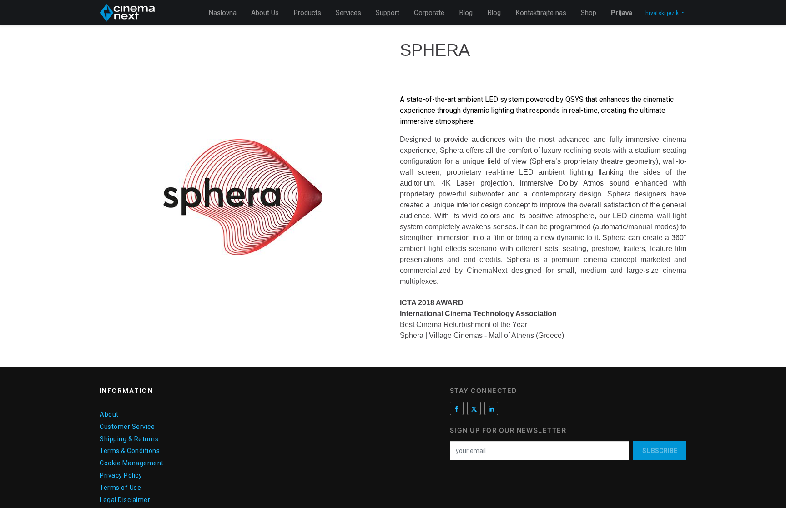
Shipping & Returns (129, 439)
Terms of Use (120, 487)
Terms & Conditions (130, 450)
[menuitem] (222, 13)
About (109, 414)
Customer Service (127, 426)
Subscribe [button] (659, 450)
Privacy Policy (121, 475)
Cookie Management (132, 463)
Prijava (621, 13)
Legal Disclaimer (125, 499)
